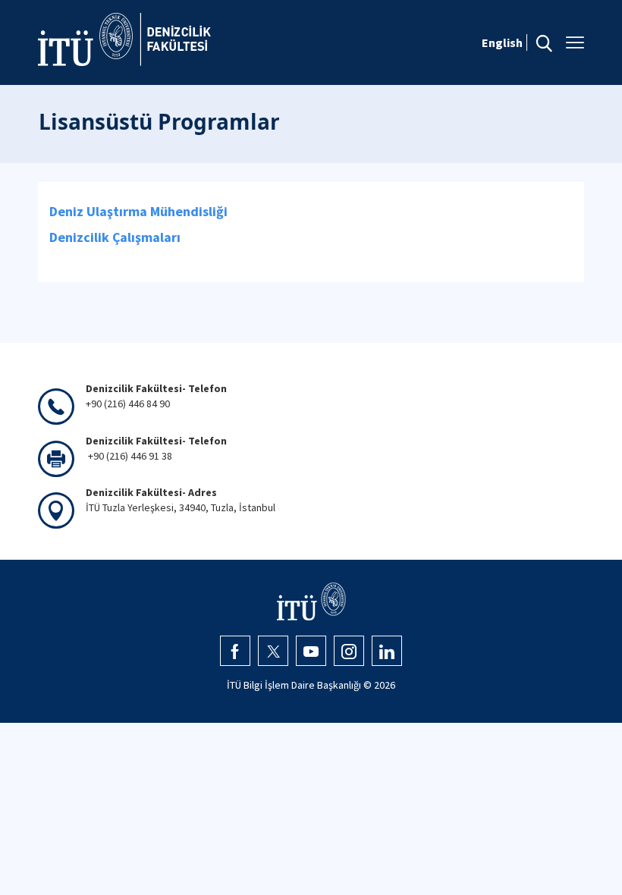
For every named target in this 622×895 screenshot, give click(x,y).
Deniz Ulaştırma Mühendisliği (138, 211)
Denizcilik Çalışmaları (115, 237)
